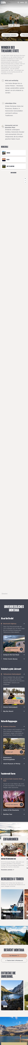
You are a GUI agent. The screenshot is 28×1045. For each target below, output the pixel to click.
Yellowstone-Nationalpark (12, 674)
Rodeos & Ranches (9, 726)
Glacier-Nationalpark (10, 707)
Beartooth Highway (9, 624)
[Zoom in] (25, 179)
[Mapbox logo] (4, 593)
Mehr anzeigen (13, 172)
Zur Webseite (13, 955)
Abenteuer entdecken (10, 35)
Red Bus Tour (7, 814)
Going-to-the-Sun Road (11, 655)
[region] (14, 386)
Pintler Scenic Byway (10, 659)
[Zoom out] (25, 181)
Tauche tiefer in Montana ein (15, 960)
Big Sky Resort (8, 711)
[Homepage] (3, 3)
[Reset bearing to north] (25, 183)
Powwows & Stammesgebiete (9, 758)
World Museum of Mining (11, 764)
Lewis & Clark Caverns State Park (12, 780)
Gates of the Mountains (11, 810)
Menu (22, 2)
